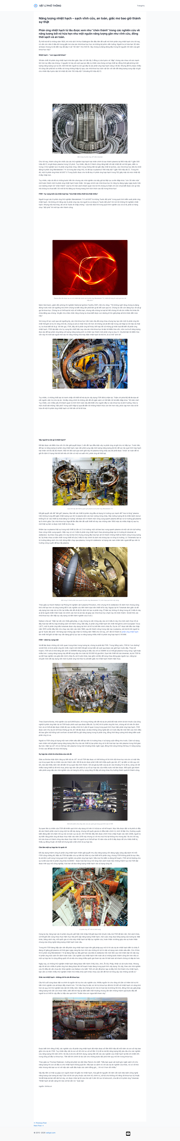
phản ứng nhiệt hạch (130, 632)
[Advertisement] (90, 88)
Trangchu (141, 6)
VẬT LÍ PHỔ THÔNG (50, 5)
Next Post (39, 1126)
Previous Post (40, 1123)
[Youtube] (128, 1133)
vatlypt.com (50, 1133)
